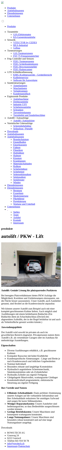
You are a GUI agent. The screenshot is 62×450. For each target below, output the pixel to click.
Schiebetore (18, 171)
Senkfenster (18, 180)
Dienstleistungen (15, 13)
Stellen (16, 212)
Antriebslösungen (15, 10)
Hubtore (17, 155)
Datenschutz (24, 446)
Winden (17, 182)
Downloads (12, 131)
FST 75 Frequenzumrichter (26, 56)
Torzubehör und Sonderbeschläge (29, 115)
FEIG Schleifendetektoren (25, 64)
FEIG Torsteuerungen (23, 61)
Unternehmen (13, 16)
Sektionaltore (19, 177)
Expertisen (18, 193)
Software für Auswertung (25, 80)
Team (16, 214)
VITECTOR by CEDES (25, 42)
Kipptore (17, 158)
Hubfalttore (18, 153)
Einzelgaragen (20, 145)
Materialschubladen (22, 163)
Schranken (18, 110)
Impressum (18, 223)
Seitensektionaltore (22, 174)
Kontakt (17, 220)
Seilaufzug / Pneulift (23, 128)
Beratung (17, 190)
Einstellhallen (19, 142)
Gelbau (16, 48)
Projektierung (19, 201)
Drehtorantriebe (20, 101)
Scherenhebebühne (22, 126)
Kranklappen (19, 161)
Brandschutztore (21, 139)
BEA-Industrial (20, 45)
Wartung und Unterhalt (24, 204)
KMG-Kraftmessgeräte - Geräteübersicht (32, 75)
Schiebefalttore (20, 169)
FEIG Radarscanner (22, 69)
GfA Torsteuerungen (23, 53)
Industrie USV (20, 104)
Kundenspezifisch (21, 93)
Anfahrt (17, 217)
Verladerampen (20, 91)
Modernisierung (20, 196)
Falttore (16, 147)
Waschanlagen (20, 88)
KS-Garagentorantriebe (24, 37)
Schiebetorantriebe (22, 107)
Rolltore (17, 166)
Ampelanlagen (20, 85)
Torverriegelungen (22, 112)
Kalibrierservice (20, 77)
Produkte (11, 8)
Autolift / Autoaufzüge (24, 120)
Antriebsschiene (20, 99)
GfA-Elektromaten (22, 34)
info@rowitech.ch (15, 443)
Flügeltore (18, 150)
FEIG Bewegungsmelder (25, 66)
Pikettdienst (18, 198)
